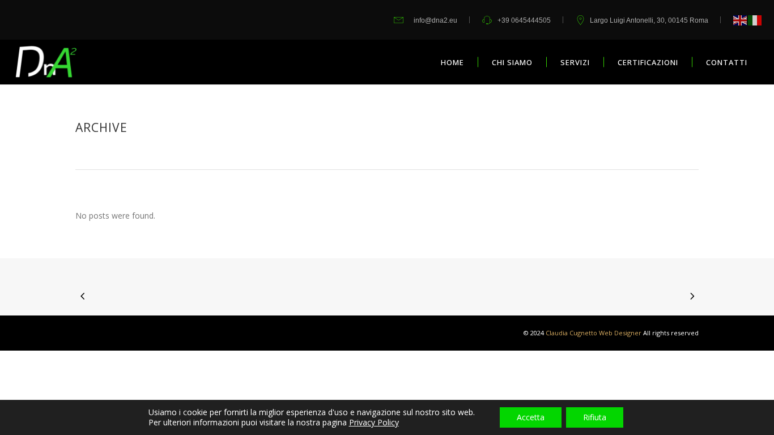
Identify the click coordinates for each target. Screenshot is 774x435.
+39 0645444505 (524, 20)
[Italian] (755, 20)
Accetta (531, 417)
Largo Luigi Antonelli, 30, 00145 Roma (649, 20)
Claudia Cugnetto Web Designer (593, 333)
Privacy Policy (374, 422)
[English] (740, 20)
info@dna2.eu (435, 20)
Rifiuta (594, 417)
